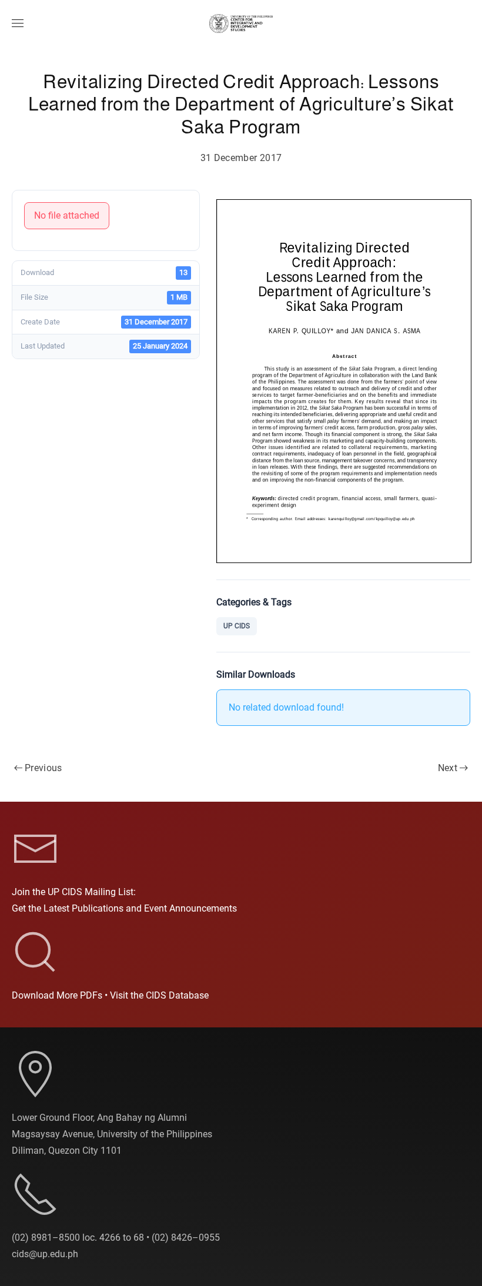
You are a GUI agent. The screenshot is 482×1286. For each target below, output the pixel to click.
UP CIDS (236, 626)
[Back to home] (241, 23)
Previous (43, 767)
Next (447, 767)
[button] (18, 23)
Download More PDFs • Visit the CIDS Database (110, 995)
